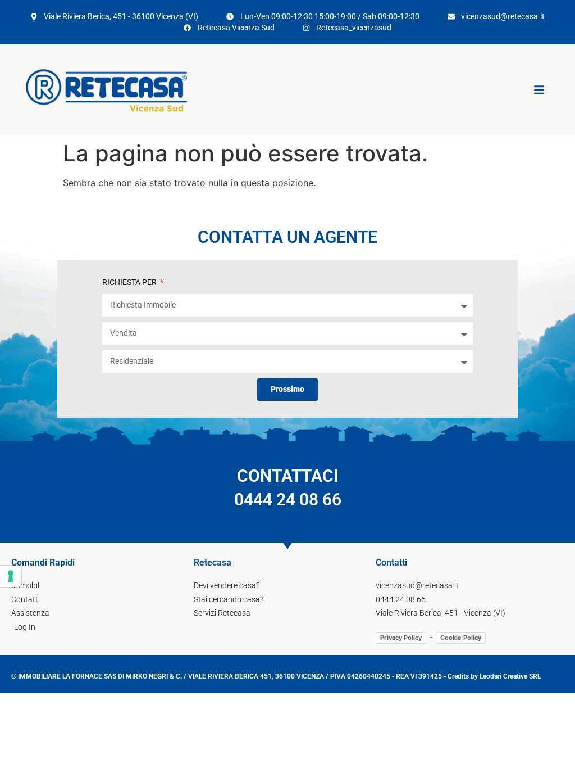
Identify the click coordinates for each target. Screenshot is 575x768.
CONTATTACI (287, 487)
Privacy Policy (401, 637)
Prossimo (287, 389)
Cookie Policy (460, 637)
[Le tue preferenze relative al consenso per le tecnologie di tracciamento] (10, 576)
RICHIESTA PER (130, 282)
